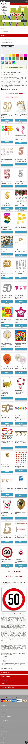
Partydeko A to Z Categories (10, 89)
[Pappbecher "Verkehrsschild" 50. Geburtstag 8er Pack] (7, 504)
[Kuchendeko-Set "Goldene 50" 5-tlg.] (20, 242)
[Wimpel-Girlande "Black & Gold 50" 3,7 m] (20, 433)
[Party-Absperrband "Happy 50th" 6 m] (20, 528)
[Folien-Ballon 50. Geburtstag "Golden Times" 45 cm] (7, 335)
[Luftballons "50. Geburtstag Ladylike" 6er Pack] (20, 359)
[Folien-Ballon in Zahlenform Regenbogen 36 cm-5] (7, 218)
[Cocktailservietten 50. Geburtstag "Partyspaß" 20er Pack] (20, 335)
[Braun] (21, 58)
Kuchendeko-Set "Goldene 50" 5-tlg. (20, 250)
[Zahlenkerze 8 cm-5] (7, 130)
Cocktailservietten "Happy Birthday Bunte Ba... (6, 321)
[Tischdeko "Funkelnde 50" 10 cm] (7, 408)
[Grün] (13, 58)
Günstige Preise (5, 680)
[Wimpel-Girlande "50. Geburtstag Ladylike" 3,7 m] (7, 481)
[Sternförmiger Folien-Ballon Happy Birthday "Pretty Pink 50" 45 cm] (20, 311)
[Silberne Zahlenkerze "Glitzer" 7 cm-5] (20, 174)
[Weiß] (2, 55)
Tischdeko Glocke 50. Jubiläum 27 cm (21, 115)
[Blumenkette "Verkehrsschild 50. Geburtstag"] (20, 383)
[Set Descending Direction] (18, 97)
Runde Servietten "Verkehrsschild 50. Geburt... (6, 561)
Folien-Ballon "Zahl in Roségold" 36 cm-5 (7, 182)
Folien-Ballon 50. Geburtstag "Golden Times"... (6, 345)
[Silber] (6, 62)
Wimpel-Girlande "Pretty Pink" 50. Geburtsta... (19, 297)
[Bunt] (13, 62)
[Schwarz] (25, 58)
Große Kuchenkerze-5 (7, 160)
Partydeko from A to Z (7, 46)
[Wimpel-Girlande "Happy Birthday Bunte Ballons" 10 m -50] (20, 457)
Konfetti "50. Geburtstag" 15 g (19, 204)
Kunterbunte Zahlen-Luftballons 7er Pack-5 (7, 368)
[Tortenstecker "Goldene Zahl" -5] (7, 457)
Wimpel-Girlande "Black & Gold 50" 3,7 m (20, 443)
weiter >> (21, 93)
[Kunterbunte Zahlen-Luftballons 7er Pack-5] (7, 359)
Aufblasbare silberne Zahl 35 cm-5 (20, 272)
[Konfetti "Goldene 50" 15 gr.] (7, 242)
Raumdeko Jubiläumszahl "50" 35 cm (6, 116)
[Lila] (2, 58)
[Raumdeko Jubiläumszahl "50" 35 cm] (7, 106)
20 (14, 571)
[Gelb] (10, 55)
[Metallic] (2, 62)
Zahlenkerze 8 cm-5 (6, 138)
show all (2, 48)
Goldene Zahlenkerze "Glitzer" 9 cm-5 (7, 204)
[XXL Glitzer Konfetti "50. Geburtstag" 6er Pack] (7, 288)
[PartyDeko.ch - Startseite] (14, 13)
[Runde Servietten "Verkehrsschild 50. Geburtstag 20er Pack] (7, 552)
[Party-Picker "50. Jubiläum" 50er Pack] (20, 218)
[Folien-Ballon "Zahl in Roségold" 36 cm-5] (7, 174)
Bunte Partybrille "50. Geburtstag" (7, 442)
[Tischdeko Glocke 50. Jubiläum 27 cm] (20, 106)
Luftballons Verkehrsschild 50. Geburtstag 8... (20, 561)
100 (20, 571)
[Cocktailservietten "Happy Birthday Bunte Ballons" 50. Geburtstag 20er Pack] (7, 311)
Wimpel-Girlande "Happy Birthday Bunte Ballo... (19, 466)
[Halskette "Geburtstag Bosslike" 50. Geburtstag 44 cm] (7, 383)
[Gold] (10, 62)
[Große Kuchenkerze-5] (7, 152)
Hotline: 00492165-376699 (7, 687)
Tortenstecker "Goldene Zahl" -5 (6, 465)
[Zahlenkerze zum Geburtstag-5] (20, 130)
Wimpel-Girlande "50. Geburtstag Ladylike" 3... (7, 490)
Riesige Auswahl (5, 672)
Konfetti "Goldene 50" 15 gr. (6, 250)
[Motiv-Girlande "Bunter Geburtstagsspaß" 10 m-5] (20, 408)
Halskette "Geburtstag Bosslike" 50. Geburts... (4, 393)
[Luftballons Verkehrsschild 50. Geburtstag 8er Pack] (20, 552)
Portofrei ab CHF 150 (14, 3)
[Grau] (17, 58)
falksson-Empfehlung (11, 97)
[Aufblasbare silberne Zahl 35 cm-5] (20, 264)
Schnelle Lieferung (5, 676)
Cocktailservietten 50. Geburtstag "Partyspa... (21, 345)
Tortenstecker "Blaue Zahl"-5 (21, 489)
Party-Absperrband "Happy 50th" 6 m (20, 536)
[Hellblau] (6, 58)
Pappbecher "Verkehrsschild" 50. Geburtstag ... (6, 514)
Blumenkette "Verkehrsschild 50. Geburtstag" (20, 392)
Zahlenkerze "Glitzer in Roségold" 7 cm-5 (20, 160)
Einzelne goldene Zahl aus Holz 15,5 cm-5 (6, 537)
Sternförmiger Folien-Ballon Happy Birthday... (21, 321)
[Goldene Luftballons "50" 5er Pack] (20, 504)
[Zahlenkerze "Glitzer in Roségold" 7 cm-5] (20, 152)
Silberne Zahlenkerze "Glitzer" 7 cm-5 (21, 182)
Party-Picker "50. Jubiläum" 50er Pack (20, 226)
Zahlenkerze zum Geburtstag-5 (19, 138)
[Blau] (10, 58)
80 (18, 571)
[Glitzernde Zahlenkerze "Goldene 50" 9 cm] (7, 264)
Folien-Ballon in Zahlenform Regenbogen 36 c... (6, 227)
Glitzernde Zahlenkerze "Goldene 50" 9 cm (7, 273)
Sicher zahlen (4, 683)
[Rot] (17, 55)
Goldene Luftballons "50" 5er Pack (20, 513)
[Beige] (6, 55)
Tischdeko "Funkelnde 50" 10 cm (6, 417)
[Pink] (25, 55)
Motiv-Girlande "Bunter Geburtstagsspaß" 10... (20, 418)
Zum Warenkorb (23, 6)
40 (16, 571)
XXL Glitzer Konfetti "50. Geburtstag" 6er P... (6, 297)
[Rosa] (21, 55)
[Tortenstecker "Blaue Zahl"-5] (20, 481)
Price (21, 97)
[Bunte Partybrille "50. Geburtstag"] (7, 433)
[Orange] (13, 55)
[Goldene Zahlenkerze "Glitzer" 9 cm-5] (7, 196)
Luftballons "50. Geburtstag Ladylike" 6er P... (20, 368)
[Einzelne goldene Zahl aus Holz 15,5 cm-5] (7, 528)
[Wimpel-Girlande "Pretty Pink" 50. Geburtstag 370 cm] (20, 288)
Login (26, 1)
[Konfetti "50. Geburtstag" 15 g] (20, 196)
